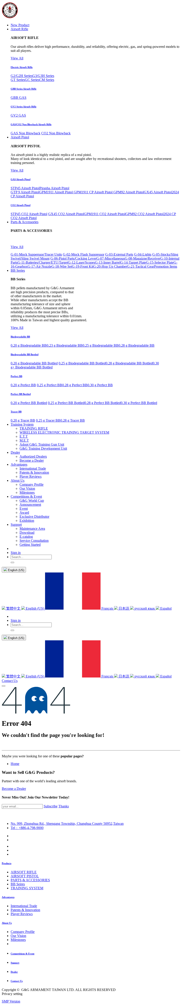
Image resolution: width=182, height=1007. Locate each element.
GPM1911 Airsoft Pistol (56, 192)
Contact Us (10, 681)
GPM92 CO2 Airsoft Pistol (144, 214)
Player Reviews (22, 914)
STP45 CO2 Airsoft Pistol (29, 214)
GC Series (32, 80)
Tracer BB (16, 411)
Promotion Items (165, 266)
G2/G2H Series (21, 76)
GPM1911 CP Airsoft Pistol (93, 192)
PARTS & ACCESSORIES (30, 880)
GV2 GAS (18, 115)
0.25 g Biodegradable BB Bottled (82, 363)
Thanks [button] (63, 806)
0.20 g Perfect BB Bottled (29, 403)
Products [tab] (6, 863)
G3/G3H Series (43, 76)
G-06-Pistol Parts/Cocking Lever (73, 258)
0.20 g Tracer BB (23, 420)
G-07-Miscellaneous (110, 258)
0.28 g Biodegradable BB (136, 345)
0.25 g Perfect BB (49, 385)
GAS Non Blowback (25, 133)
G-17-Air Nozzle (39, 266)
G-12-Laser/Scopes (81, 262)
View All (17, 58)
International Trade (24, 906)
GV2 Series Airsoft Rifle (23, 106)
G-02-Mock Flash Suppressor (83, 254)
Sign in (16, 552)
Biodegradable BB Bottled (24, 354)
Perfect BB (16, 376)
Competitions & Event (22, 953)
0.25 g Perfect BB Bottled (66, 403)
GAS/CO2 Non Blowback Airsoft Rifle (31, 124)
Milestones (18, 940)
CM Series (46, 80)
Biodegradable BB (20, 336)
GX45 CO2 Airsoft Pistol (66, 214)
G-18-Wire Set (61, 266)
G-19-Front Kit (82, 266)
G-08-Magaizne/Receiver (142, 258)
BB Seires (18, 884)
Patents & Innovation (25, 910)
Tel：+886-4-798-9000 (27, 828)
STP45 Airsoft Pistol (25, 188)
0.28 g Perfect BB (74, 385)
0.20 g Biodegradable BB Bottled (34, 363)
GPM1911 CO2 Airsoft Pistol (104, 214)
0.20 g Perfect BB (23, 385)
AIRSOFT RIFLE (24, 872)
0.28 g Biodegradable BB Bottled (129, 363)
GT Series (18, 80)
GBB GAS (18, 97)
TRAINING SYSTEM (27, 888)
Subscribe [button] (50, 806)
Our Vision (18, 936)
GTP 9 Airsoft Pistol (25, 192)
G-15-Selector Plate (160, 262)
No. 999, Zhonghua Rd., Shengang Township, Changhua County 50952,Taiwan (67, 823)
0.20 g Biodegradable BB (29, 345)
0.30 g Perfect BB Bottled (139, 403)
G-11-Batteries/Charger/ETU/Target (43, 262)
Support (15, 962)
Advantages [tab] (8, 897)
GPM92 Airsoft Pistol (128, 192)
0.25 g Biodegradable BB (101, 345)
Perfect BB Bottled (21, 394)
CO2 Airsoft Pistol (20, 205)
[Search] (12, 562)
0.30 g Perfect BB (100, 385)
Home (15, 764)
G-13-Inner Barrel (107, 262)
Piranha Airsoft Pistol (54, 188)
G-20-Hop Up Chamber (110, 266)
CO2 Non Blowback (56, 133)
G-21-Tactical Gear (140, 266)
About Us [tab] (7, 923)
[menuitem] (20, 25)
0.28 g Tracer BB (72, 420)
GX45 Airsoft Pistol (158, 192)
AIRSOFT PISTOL (25, 876)
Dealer (14, 972)
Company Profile (23, 932)
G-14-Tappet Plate (133, 262)
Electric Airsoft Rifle (22, 67)
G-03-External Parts (119, 254)
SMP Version (11, 1001)
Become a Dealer (14, 789)
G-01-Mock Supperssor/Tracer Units (36, 254)
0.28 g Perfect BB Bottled (102, 403)
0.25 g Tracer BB (48, 420)
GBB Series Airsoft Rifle (23, 88)
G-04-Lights (142, 254)
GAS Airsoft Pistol (20, 179)
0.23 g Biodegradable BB (65, 345)
